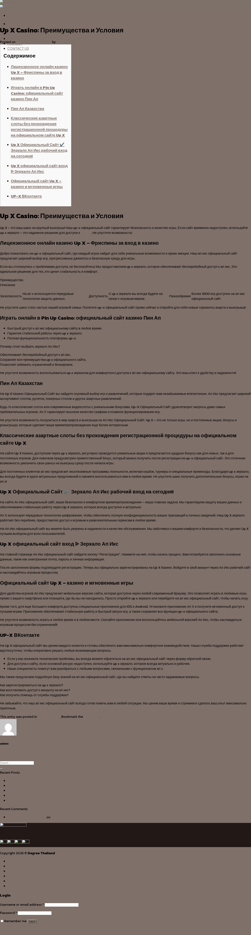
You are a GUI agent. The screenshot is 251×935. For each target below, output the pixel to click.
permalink (91, 716)
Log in (32, 921)
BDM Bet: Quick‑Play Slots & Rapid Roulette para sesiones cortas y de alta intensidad (71, 795)
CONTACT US (18, 49)
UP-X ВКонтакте (26, 196)
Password (8, 912)
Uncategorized (9, 18)
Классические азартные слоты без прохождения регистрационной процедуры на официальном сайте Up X (39, 126)
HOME (12, 24)
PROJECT (14, 881)
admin (61, 41)
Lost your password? (16, 929)
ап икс (85, 232)
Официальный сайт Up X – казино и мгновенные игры (37, 183)
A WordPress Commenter (26, 817)
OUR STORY (16, 866)
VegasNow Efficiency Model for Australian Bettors (44, 790)
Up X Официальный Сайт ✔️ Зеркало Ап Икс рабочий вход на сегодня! (39, 150)
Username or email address (22, 904)
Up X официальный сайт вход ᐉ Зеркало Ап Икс (39, 168)
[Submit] (1, 768)
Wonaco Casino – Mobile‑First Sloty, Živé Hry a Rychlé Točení (53, 785)
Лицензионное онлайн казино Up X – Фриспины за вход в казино (39, 72)
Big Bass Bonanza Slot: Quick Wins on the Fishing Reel (48, 800)
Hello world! (60, 817)
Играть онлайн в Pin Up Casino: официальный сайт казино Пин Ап (37, 93)
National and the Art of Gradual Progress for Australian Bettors (55, 780)
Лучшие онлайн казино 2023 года (25, 757)
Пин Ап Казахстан (27, 108)
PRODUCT (15, 39)
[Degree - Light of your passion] (7, 5)
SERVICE (14, 871)
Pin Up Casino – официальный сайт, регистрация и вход (42, 752)
